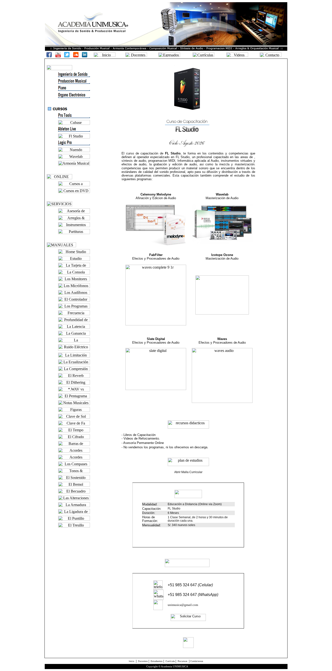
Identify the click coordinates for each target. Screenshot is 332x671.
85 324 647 (187, 595)
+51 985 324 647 (190, 585)
